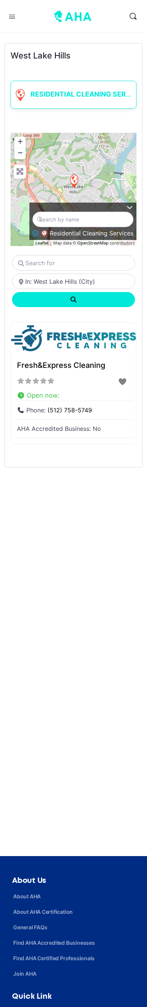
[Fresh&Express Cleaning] (74, 180)
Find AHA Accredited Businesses (54, 942)
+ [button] (20, 141)
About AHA (27, 896)
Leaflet (42, 243)
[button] (73, 394)
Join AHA (24, 973)
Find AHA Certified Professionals (54, 958)
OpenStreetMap (93, 243)
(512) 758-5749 (69, 410)
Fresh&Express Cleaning (61, 365)
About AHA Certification (43, 912)
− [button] (20, 152)
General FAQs (30, 927)
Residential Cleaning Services (88, 94)
